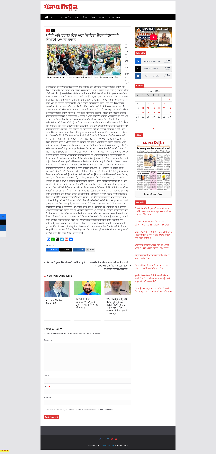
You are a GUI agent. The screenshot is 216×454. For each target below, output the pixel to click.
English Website (115, 17)
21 (159, 112)
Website (47, 397)
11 (143, 108)
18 (143, 112)
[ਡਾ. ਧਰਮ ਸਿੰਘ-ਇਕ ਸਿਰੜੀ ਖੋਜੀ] (57, 282)
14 (159, 108)
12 (148, 108)
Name (47, 375)
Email (47, 387)
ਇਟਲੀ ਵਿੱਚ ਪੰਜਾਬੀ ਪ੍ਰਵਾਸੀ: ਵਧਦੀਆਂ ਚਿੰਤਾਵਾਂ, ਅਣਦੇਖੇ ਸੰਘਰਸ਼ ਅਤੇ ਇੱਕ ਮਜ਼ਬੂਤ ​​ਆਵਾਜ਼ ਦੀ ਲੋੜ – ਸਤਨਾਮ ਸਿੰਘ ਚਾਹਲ (153, 211)
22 (164, 112)
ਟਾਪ (48, 30)
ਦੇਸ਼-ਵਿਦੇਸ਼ (68, 17)
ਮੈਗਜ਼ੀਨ (85, 17)
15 (164, 108)
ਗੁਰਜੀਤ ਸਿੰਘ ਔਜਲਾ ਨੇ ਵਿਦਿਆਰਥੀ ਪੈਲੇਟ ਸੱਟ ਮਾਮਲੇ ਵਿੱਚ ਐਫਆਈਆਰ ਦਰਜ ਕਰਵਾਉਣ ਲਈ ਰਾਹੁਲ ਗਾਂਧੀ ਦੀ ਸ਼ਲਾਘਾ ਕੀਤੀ (153, 278)
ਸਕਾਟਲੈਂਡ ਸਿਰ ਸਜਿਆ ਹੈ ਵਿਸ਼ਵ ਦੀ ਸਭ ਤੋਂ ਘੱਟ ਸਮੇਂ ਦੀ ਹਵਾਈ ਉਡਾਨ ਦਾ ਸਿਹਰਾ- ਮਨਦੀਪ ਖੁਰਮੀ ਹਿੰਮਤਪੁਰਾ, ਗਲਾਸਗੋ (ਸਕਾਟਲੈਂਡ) (109, 265)
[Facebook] (3, 217)
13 (153, 108)
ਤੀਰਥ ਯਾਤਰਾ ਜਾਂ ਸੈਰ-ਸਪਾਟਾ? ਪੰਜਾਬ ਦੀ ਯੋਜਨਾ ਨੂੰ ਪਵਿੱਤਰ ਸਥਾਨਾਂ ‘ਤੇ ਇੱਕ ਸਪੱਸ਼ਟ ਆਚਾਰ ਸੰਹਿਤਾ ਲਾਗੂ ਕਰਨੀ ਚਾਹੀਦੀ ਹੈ (153, 234)
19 (148, 112)
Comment (49, 340)
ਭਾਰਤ (60, 17)
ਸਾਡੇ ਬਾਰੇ (101, 17)
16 (169, 108)
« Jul (152, 128)
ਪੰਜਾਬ (53, 17)
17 (137, 112)
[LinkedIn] (3, 228)
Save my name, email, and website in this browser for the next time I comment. (80, 409)
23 (169, 112)
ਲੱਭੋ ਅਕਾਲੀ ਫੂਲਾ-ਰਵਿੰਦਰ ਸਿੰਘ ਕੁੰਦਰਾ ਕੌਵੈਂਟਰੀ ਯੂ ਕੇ (66, 262)
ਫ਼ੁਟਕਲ (77, 17)
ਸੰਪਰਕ (93, 17)
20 (153, 112)
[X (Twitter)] (3, 222)
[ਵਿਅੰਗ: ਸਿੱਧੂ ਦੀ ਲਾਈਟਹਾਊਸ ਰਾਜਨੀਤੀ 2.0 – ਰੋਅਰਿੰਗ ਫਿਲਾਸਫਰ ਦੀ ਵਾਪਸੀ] (87, 282)
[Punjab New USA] (46, 17)
